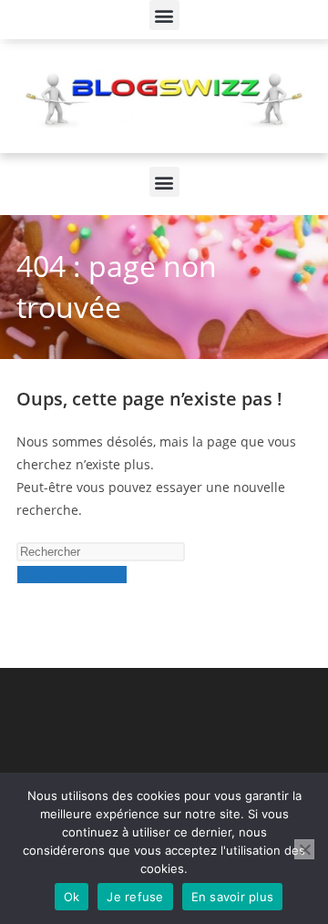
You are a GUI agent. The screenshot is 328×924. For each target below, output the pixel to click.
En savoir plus (232, 896)
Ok (72, 896)
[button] (164, 15)
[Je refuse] (304, 849)
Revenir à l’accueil (72, 574)
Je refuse (135, 896)
